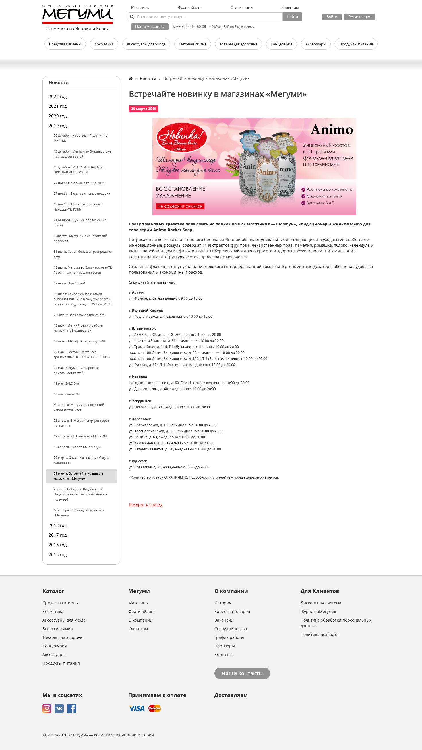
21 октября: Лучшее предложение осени (80, 222)
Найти (292, 16)
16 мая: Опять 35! (67, 394)
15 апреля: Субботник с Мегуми (78, 447)
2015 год (58, 554)
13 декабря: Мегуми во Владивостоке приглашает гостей (82, 154)
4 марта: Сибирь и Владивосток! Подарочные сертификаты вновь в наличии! (80, 494)
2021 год (58, 106)
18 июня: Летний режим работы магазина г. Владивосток (78, 328)
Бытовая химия (57, 628)
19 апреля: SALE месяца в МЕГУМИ (80, 436)
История (222, 603)
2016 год (58, 544)
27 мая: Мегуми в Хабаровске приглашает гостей (76, 370)
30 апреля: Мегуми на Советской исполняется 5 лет (79, 407)
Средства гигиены (60, 603)
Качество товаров (232, 611)
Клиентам (138, 628)
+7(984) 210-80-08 (190, 26)
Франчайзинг (190, 7)
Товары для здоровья (63, 637)
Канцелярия (54, 646)
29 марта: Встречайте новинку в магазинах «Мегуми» (78, 476)
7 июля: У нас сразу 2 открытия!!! (79, 315)
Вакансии (223, 620)
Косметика (52, 611)
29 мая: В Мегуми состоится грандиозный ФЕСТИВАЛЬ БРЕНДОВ (82, 354)
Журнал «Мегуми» (318, 611)
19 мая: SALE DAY (66, 383)
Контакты (223, 654)
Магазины (140, 7)
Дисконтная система (321, 603)
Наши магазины (149, 26)
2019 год (58, 125)
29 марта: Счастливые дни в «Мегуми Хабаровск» (82, 460)
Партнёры (224, 646)
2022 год (58, 96)
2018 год (58, 525)
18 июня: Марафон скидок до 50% (80, 341)
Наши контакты (242, 673)
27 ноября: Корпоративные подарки (82, 193)
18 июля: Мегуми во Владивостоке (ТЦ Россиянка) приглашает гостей (83, 270)
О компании (140, 620)
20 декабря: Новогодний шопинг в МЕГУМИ (80, 138)
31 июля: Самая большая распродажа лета (83, 254)
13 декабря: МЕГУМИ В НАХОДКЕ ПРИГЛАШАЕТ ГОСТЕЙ (79, 169)
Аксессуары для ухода (64, 620)
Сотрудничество (230, 628)
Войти (331, 16)
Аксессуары (53, 654)
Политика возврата (320, 634)
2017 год (58, 535)
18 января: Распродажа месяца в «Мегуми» (79, 512)
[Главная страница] (131, 78)
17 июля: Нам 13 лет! (69, 283)
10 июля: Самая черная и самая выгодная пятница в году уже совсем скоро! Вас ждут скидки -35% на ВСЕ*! (82, 299)
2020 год (58, 116)
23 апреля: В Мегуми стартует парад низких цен (81, 423)
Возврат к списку (145, 504)
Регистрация (360, 16)
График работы (229, 637)
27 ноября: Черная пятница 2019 (79, 183)
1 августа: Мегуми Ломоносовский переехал (80, 238)
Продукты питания (61, 663)
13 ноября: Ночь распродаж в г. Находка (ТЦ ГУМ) (78, 206)
